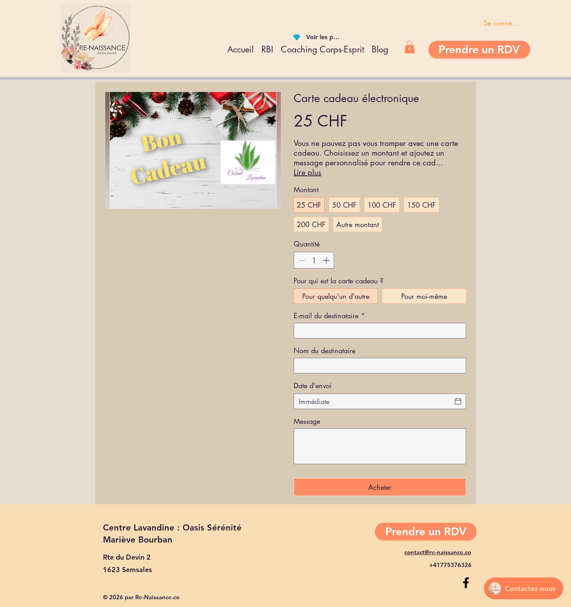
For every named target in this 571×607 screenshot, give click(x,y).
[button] (409, 47)
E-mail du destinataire (329, 315)
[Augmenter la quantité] (327, 260)
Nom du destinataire (324, 350)
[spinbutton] (314, 260)
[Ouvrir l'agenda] (458, 401)
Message (307, 421)
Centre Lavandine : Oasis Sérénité (172, 527)
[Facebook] (466, 583)
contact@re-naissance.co (437, 552)
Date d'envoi (313, 385)
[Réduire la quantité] (301, 260)
